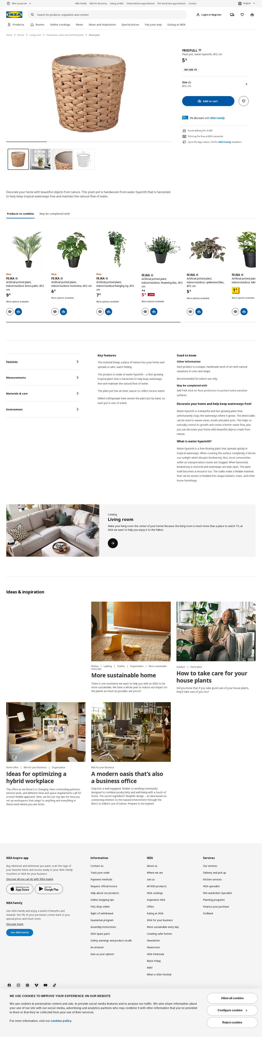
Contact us (97, 866)
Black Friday (154, 961)
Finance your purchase (216, 906)
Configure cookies (230, 1010)
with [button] (207, 118)
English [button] (247, 3)
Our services (210, 866)
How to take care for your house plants (211, 676)
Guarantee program (102, 920)
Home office (12, 767)
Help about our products (105, 893)
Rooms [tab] (40, 24)
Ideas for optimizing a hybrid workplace (36, 777)
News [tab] (79, 24)
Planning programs (214, 899)
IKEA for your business (160, 920)
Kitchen (95, 666)
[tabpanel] (177, 422)
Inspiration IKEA (156, 899)
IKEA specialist (211, 886)
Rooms (20, 35)
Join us (151, 879)
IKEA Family (81, 3)
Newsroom (153, 947)
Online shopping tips (102, 899)
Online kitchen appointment (141, 3)
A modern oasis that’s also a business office (127, 777)
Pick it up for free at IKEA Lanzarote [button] (205, 136)
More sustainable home (123, 675)
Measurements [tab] (16, 377)
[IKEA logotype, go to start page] (14, 14)
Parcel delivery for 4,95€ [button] (200, 130)
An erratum (97, 947)
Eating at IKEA (117, 3)
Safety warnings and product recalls (111, 940)
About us (152, 866)
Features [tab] (12, 361)
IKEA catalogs (155, 893)
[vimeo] (36, 985)
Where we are (155, 872)
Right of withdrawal (102, 913)
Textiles (121, 666)
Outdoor (181, 666)
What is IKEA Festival (159, 974)
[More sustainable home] (131, 631)
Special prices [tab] (130, 24)
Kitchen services (212, 879)
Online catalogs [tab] (60, 24)
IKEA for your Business (35, 767)
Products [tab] (18, 24)
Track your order (100, 872)
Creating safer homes (159, 933)
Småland (208, 913)
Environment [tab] (14, 409)
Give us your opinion (102, 954)
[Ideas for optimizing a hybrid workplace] (46, 732)
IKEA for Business (98, 3)
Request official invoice (104, 886)
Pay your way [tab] (153, 24)
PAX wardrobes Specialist (217, 893)
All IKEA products (157, 886)
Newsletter (153, 940)
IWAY (150, 967)
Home (9, 35)
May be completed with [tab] (55, 213)
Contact (192, 3)
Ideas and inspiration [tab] (102, 24)
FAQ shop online (100, 906)
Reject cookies (232, 1022)
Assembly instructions (103, 927)
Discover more (14, 924)
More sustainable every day (163, 927)
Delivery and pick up (214, 872)
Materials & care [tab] (17, 393)
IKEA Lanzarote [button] (19, 3)
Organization (137, 666)
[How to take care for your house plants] (216, 631)
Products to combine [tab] (20, 213)
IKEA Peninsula (155, 954)
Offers (150, 906)
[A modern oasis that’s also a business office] (131, 732)
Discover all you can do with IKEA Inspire (29, 879)
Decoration (196, 666)
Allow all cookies (232, 998)
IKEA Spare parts (100, 933)
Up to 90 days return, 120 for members (215, 142)
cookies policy (61, 1020)
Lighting (108, 666)
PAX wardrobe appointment (171, 3)
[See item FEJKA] (27, 249)
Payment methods (101, 879)
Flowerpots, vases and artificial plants (65, 35)
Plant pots (94, 35)
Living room (35, 35)
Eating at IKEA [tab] (177, 24)
